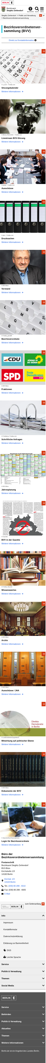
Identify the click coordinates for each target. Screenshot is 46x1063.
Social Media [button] (7, 985)
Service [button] (5, 964)
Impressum (8, 923)
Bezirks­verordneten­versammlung (16, 18)
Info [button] (3, 916)
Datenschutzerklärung (13, 936)
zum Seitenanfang (33, 904)
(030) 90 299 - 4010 (17, 886)
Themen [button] (5, 978)
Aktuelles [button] (6, 1028)
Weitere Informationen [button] (12, 1043)
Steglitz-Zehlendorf (8, 15)
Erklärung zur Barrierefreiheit (15, 943)
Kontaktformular (10, 929)
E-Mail (7, 894)
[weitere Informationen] (3, 9)
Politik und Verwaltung (27, 15)
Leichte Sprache (14, 957)
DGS (9, 950)
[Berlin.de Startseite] (7, 3)
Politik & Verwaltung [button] (11, 971)
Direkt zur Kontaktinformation (21, 40)
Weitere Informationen (11, 92)
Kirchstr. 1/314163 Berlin (10, 880)
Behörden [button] (6, 1014)
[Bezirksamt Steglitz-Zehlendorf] (12, 906)
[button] (42, 15)
